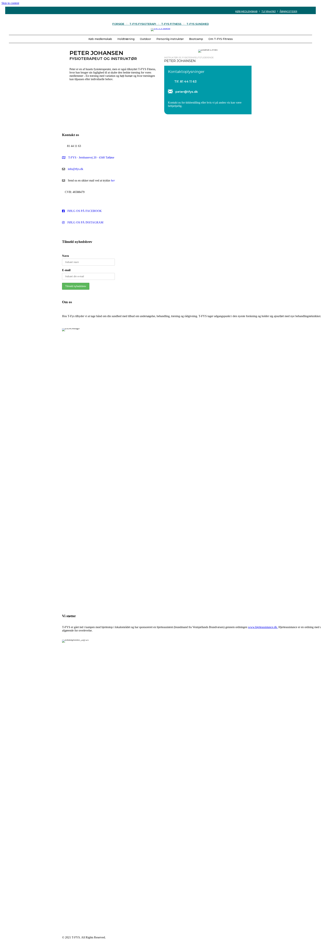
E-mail (66, 270)
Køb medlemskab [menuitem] (100, 39)
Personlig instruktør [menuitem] (170, 39)
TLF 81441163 (268, 11)
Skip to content (10, 3)
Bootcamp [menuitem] (196, 39)
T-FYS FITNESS (171, 24)
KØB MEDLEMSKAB (246, 11)
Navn (65, 255)
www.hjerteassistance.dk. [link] (263, 627)
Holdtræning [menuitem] (125, 39)
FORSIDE (118, 24)
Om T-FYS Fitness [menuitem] (220, 39)
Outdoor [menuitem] (145, 39)
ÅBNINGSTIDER (288, 11)
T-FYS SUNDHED (198, 24)
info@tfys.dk (75, 169)
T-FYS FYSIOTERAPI (142, 24)
